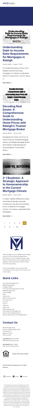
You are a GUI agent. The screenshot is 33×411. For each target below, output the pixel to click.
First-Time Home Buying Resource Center (13, 288)
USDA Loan (6, 305)
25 (17, 227)
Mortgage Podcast (7, 287)
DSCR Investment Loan (8, 309)
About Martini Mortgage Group (11, 283)
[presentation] (16, 36)
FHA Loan (5, 301)
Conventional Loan (7, 300)
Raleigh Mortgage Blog (8, 285)
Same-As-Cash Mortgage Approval (12, 313)
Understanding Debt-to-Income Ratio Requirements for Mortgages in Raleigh (16, 53)
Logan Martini (6, 338)
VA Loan (5, 303)
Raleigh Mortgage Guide (9, 290)
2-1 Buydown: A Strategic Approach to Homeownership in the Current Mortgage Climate (16, 184)
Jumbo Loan (6, 307)
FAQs (4, 294)
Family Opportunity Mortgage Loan (12, 311)
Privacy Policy (6, 296)
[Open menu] (28, 3)
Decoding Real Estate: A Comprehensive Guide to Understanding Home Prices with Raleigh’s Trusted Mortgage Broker (14, 118)
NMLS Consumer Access (9, 298)
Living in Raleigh (7, 292)
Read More (7, 82)
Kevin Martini (8, 64)
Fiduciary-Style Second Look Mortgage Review (15, 314)
